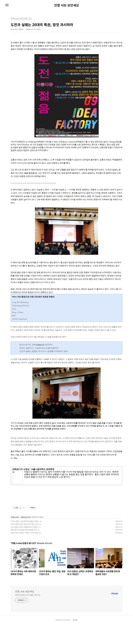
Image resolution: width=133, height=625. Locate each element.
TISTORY (67, 620)
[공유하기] (20, 508)
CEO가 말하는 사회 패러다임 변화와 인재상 (25, 521)
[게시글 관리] (23, 508)
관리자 (75, 620)
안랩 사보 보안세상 (66, 5)
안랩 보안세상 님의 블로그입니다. (28, 595)
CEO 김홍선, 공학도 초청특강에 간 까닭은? (24, 527)
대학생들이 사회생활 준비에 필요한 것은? (24, 530)
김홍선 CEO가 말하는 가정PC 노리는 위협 (24, 533)
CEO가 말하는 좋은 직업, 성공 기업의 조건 (24, 524)
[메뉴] (6, 5)
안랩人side (15, 517)
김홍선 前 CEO (26, 517)
